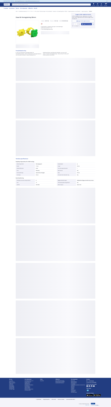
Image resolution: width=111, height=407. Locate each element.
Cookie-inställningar (43, 74)
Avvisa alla (60, 78)
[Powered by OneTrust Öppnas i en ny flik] (69, 82)
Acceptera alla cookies (68, 78)
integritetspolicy (57, 59)
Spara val (42, 78)
